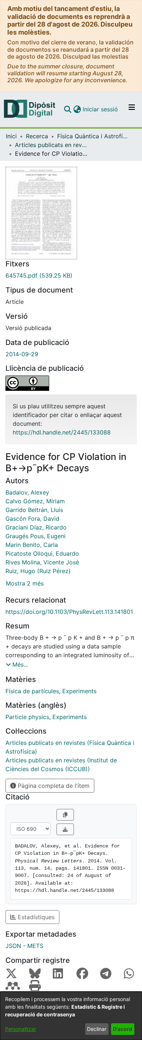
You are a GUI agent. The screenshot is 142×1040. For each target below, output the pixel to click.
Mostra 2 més (25, 583)
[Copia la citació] (65, 815)
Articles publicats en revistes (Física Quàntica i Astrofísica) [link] (51, 144)
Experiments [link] (79, 691)
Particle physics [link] (27, 717)
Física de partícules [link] (32, 691)
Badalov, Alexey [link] (27, 492)
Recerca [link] (37, 136)
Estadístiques (35, 917)
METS (35, 945)
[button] (67, 109)
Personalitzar (20, 1029)
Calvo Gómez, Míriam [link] (35, 501)
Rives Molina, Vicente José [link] (42, 562)
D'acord (122, 1029)
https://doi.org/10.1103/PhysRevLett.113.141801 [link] (69, 611)
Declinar (96, 1029)
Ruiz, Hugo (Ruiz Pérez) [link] (38, 571)
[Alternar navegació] (132, 109)
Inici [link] (11, 136)
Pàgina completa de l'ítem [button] (53, 785)
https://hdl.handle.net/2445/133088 (62, 432)
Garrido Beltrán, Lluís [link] (34, 509)
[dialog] (71, 1016)
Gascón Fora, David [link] (32, 518)
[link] (71, 275)
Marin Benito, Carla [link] (31, 544)
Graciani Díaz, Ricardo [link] (36, 527)
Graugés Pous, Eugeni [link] (35, 536)
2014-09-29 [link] (21, 354)
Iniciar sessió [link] (101, 109)
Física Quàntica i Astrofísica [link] (93, 136)
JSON (13, 945)
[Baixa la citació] (65, 829)
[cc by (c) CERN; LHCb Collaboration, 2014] (71, 383)
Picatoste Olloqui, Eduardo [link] (42, 553)
